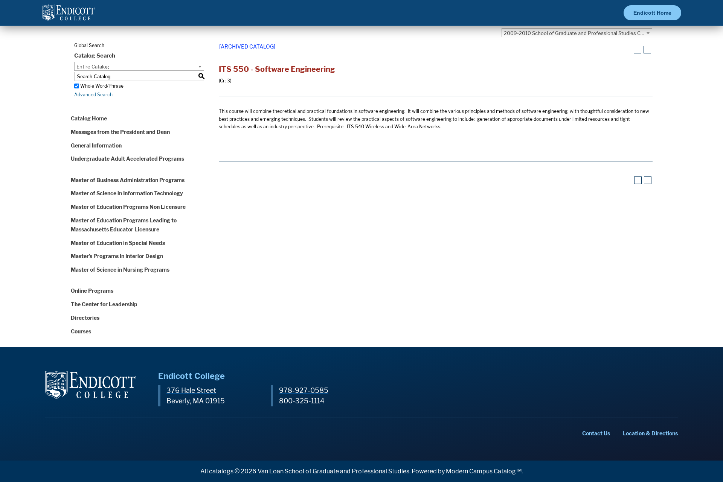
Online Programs (92, 290)
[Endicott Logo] (68, 16)
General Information (96, 145)
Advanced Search (93, 94)
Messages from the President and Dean (120, 132)
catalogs (221, 471)
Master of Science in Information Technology (127, 193)
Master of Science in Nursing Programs (120, 269)
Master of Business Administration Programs (128, 180)
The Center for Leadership (104, 304)
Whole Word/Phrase (102, 86)
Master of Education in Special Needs (118, 243)
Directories (85, 318)
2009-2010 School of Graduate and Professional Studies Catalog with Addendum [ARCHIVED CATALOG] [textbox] (578, 33)
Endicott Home (652, 13)
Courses (81, 331)
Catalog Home (89, 118)
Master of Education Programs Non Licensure (128, 207)
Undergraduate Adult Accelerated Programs (127, 158)
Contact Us (596, 433)
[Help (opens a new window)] (647, 49)
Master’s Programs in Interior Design (117, 256)
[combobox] (577, 32)
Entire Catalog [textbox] (92, 67)
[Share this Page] (628, 50)
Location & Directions (650, 433)
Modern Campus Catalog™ (484, 471)
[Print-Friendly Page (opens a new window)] (637, 49)
